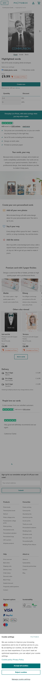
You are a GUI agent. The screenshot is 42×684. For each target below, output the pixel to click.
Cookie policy (7, 660)
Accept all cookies (21, 666)
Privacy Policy (18, 660)
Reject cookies (21, 672)
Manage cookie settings (21, 679)
